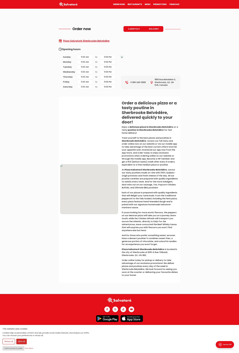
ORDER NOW (119, 4)
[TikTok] (123, 309)
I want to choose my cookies (13, 348)
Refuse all (9, 341)
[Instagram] (115, 309)
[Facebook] (107, 309)
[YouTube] (131, 309)
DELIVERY (154, 28)
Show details (29, 348)
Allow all (21, 341)
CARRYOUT (134, 28)
